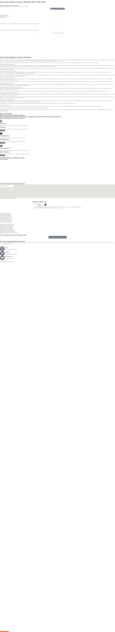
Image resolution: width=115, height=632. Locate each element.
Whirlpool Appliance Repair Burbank (6, 325)
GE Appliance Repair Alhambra (5, 273)
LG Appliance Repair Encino (4, 370)
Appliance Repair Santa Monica (5, 517)
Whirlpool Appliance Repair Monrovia (6, 499)
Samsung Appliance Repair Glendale (6, 524)
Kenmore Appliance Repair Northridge (6, 403)
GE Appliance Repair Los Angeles (5, 274)
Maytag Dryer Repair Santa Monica (6, 471)
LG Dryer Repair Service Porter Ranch (6, 578)
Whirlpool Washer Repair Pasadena (6, 470)
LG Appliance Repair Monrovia (5, 467)
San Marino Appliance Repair (5, 450)
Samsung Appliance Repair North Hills (6, 411)
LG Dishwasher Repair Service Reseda (6, 593)
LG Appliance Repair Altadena (5, 317)
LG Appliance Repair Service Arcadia (6, 591)
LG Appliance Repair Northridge (5, 415)
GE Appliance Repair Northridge (5, 426)
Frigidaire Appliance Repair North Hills (6, 422)
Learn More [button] (2, 130)
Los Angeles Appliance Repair (5, 521)
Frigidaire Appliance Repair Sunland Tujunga (7, 423)
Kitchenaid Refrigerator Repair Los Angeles (7, 452)
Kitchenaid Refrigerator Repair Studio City (7, 454)
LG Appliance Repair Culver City (5, 266)
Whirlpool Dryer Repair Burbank (5, 327)
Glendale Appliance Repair (4, 551)
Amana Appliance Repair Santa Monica (6, 503)
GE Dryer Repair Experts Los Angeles (6, 440)
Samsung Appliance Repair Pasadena (6, 302)
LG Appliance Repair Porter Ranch (6, 407)
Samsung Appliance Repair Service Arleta (7, 584)
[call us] (2, 249)
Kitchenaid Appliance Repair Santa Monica (7, 531)
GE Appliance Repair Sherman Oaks (6, 429)
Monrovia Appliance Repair (4, 498)
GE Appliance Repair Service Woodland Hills (7, 571)
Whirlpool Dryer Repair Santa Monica (6, 478)
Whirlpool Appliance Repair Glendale (6, 553)
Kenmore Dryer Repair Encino (5, 598)
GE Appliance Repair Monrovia (5, 465)
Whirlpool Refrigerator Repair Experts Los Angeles (8, 442)
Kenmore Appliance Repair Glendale (6, 379)
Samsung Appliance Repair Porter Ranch (7, 412)
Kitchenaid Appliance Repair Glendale (6, 376)
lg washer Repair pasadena (4, 288)
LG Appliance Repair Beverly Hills (5, 620)
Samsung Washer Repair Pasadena (6, 506)
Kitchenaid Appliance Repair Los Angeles (7, 530)
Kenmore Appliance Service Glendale (6, 397)
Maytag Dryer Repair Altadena (5, 312)
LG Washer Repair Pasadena (5, 509)
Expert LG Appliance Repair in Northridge (7, 430)
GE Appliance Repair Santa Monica (6, 270)
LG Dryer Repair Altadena (4, 333)
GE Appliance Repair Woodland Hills (6, 464)
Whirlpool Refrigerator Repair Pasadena (6, 482)
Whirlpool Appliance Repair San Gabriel (6, 386)
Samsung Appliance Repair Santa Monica (7, 484)
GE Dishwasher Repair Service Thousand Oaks (8, 594)
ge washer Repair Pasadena (4, 292)
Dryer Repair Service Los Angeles (5, 574)
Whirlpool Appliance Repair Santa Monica (7, 390)
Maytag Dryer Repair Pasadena (5, 331)
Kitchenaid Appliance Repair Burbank (6, 278)
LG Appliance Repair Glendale (5, 373)
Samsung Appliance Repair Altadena (6, 318)
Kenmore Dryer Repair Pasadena (5, 342)
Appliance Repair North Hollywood (6, 492)
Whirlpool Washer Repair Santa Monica (6, 469)
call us (6, 247)
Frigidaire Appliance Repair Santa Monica (7, 489)
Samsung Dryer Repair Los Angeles (6, 448)
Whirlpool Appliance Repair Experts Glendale (7, 437)
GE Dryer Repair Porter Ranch (5, 458)
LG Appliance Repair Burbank (5, 396)
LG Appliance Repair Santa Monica (6, 263)
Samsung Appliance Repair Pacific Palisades (7, 600)
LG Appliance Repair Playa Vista (5, 560)
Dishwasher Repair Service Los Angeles (6, 592)
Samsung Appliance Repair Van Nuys (6, 581)
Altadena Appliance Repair (4, 505)
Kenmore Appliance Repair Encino (5, 539)
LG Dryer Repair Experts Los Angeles (6, 438)
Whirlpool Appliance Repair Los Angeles (7, 387)
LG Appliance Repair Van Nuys (5, 579)
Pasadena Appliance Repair (4, 504)
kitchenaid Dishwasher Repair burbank (6, 314)
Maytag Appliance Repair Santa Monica (6, 497)
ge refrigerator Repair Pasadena (5, 293)
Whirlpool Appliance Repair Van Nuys (6, 580)
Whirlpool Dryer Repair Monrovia (5, 477)
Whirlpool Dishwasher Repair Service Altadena (8, 595)
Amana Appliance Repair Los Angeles (6, 523)
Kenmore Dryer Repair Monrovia (5, 462)
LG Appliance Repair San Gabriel (5, 384)
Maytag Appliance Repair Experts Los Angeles (8, 434)
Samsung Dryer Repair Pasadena (5, 303)
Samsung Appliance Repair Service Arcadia (7, 590)
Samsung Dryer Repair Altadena (5, 354)
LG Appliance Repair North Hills (5, 413)
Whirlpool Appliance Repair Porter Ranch (7, 388)
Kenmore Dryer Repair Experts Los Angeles (7, 441)
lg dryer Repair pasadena (4, 287)
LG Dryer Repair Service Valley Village (6, 575)
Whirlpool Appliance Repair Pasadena (6, 285)
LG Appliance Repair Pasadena (5, 281)
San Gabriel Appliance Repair (5, 383)
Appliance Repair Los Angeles (5, 622)
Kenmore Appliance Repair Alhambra (6, 275)
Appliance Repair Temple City (5, 491)
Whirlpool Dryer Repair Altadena (5, 347)
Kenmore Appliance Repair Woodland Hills (7, 538)
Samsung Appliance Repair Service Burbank (7, 586)
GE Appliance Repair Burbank (5, 375)
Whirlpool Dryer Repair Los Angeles (6, 476)
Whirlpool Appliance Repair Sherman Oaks (7, 389)
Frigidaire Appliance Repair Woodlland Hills (7, 425)
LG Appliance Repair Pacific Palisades (6, 605)
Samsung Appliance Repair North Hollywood (7, 608)
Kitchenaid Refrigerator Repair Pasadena (7, 455)
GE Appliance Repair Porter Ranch (6, 427)
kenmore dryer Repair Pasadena (5, 307)
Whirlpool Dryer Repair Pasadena (5, 479)
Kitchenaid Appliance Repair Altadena (6, 335)
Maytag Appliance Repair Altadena (6, 536)
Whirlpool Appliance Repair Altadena (6, 316)
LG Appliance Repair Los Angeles (5, 265)
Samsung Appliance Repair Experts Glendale (7, 436)
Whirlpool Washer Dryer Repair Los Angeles (7, 271)
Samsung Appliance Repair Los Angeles (6, 483)
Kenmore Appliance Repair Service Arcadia (7, 589)
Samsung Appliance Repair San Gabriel (6, 385)
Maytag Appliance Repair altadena (6, 311)
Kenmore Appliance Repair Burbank (6, 543)
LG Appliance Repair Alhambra (5, 277)
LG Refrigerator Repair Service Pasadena (7, 563)
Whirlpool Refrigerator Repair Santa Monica (7, 481)
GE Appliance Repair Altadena (5, 315)
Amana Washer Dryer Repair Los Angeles (7, 272)
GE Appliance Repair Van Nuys (5, 428)
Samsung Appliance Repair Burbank (6, 367)
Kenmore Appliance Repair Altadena (6, 284)
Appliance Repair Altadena (4, 313)
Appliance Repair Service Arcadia (5, 588)
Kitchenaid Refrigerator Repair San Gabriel (7, 453)
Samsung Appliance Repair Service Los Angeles (8, 565)
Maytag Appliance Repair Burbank (6, 544)
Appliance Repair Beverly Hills (5, 495)
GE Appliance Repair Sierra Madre (6, 466)
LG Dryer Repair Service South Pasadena (7, 577)
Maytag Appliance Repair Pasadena (6, 329)
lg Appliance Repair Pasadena (5, 298)
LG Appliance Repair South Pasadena (6, 420)
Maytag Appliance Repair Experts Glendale (7, 435)
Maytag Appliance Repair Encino (5, 522)
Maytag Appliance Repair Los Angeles (6, 533)
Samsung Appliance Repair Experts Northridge (8, 431)
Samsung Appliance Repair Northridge (6, 409)
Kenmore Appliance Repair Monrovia (6, 494)
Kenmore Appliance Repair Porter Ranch (7, 401)
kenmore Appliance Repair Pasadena (6, 305)
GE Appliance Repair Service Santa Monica (7, 573)
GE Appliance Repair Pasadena (5, 279)
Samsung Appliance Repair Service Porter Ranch (8, 566)
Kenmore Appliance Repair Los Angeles (6, 276)
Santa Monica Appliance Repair (5, 512)
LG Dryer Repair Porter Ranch (5, 457)
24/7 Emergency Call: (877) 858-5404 (13, 235)
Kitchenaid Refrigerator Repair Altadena (7, 338)
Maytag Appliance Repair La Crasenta (6, 535)
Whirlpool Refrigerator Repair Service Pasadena (8, 564)
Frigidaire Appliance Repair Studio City (6, 424)
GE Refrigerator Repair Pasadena (5, 615)
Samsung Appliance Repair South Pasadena (7, 621)
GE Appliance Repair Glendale (5, 374)
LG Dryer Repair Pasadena (4, 456)
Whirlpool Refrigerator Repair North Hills (7, 480)
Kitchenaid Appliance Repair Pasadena (6, 280)
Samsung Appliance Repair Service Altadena (7, 585)
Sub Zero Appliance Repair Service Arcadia (7, 587)
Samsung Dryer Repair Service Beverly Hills (7, 576)
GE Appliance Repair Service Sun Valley (6, 572)
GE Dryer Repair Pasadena (4, 294)
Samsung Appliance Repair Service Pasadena (7, 567)
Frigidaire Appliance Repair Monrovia (6, 510)
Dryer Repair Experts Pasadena (5, 439)
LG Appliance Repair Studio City (5, 525)
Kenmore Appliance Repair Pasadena (6, 402)
